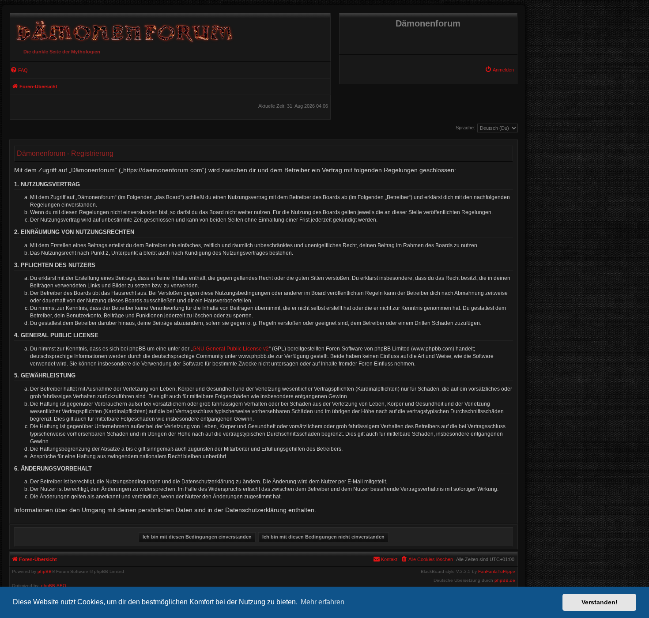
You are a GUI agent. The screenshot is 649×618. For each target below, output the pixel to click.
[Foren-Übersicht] (122, 29)
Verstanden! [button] (599, 602)
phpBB (45, 571)
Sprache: (465, 127)
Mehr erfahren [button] (322, 602)
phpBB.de (504, 580)
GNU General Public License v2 (230, 349)
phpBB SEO (53, 585)
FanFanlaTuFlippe (496, 571)
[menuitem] (499, 69)
